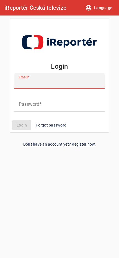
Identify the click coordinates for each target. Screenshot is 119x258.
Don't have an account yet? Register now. (59, 144)
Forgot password (51, 125)
